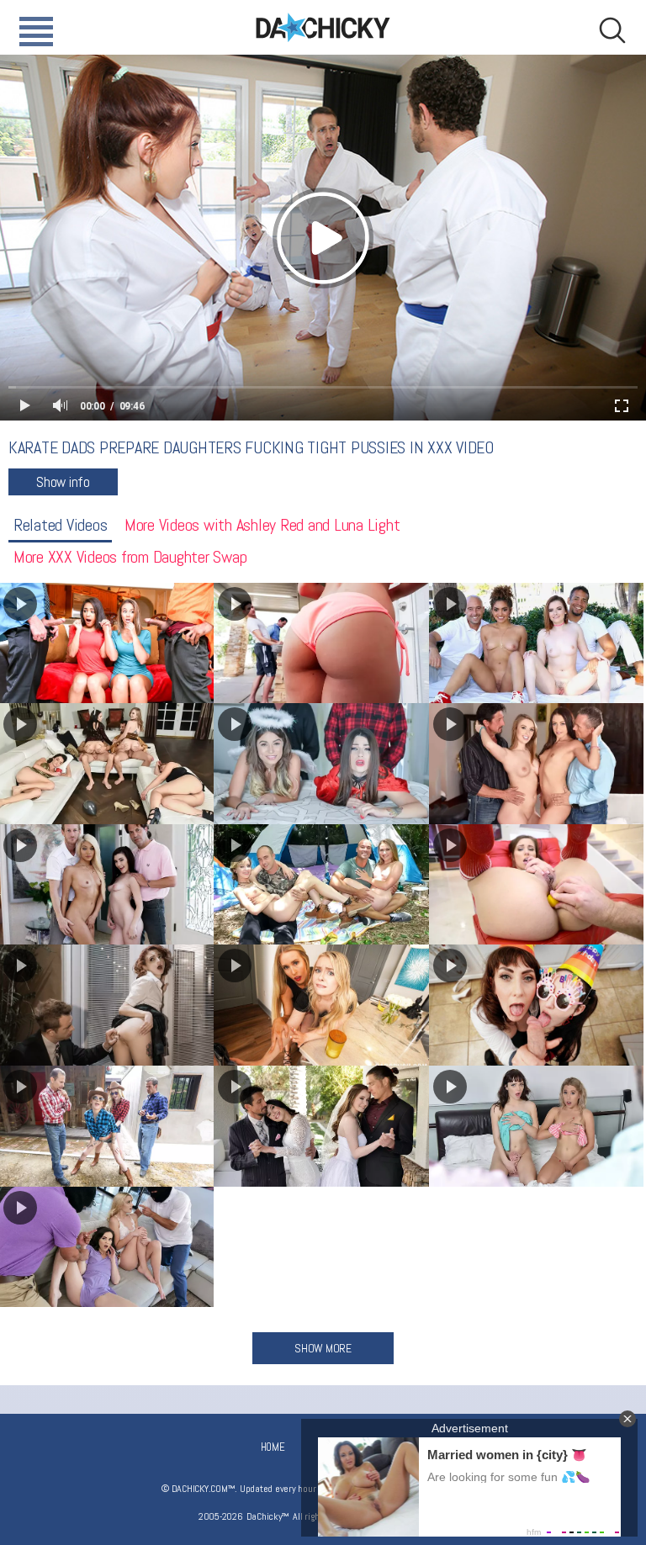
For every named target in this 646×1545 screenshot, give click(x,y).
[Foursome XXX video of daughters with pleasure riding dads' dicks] (536, 763)
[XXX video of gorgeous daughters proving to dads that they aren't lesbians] (536, 643)
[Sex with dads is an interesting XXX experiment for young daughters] (536, 1126)
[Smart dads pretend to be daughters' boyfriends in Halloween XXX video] (321, 763)
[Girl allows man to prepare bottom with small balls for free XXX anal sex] (536, 884)
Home (273, 1447)
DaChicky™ (323, 27)
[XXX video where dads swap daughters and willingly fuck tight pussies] (321, 643)
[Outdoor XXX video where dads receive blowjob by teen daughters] (321, 884)
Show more (323, 1348)
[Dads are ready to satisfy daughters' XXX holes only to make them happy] (321, 1126)
